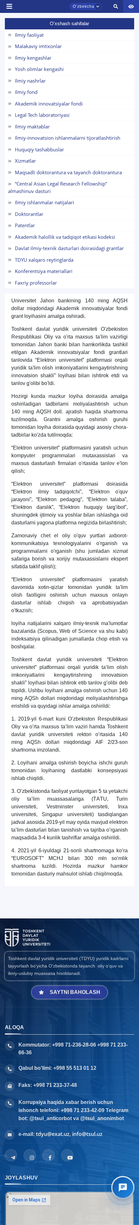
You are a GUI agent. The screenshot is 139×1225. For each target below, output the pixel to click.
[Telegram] (11, 1155)
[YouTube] (67, 1155)
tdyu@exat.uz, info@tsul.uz (69, 1134)
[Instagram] (30, 1155)
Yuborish (25, 12)
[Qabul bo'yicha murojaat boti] (122, 1187)
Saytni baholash (75, 992)
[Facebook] (48, 1155)
